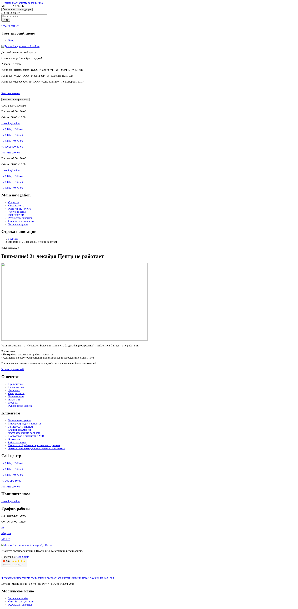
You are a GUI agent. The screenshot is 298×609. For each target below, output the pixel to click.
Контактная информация (15, 99)
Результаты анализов (20, 217)
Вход (11, 40)
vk (2, 527)
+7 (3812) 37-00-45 (12, 129)
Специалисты (16, 205)
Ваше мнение (16, 214)
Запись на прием (18, 224)
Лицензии (14, 390)
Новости (13, 402)
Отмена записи (10, 25)
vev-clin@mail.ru (10, 123)
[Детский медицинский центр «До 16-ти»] (26, 545)
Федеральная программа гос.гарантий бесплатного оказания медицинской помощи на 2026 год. (58, 577)
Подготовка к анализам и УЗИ (26, 435)
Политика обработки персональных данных (34, 445)
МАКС (5, 539)
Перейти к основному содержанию (22, 2)
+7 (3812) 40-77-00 (12, 140)
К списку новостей (12, 369)
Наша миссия (16, 387)
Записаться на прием (20, 426)
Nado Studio (22, 556)
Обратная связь (17, 442)
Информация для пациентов (25, 423)
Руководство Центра (20, 405)
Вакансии (14, 399)
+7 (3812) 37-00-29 (12, 134)
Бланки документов (20, 429)
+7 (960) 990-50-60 (12, 146)
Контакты (14, 439)
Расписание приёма (19, 420)
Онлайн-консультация (21, 221)
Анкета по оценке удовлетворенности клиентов (36, 448)
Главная (13, 238)
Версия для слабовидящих (17, 9)
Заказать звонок (10, 93)
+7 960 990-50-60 (11, 480)
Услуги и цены (17, 211)
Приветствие (16, 384)
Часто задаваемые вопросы (24, 432)
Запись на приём (18, 598)
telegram (6, 533)
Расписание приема (19, 208)
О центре (13, 202)
